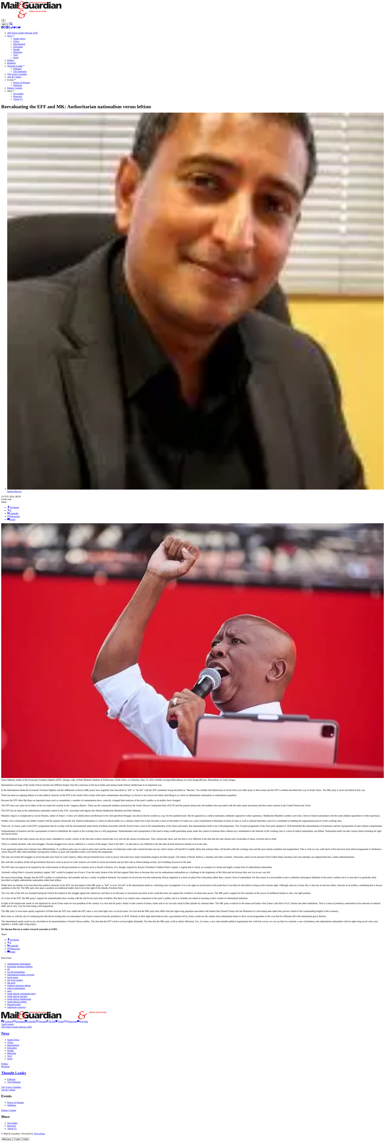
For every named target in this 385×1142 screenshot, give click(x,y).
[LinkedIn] (7, 27)
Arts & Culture (8, 1090)
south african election (17, 996)
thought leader (14, 1004)
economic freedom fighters (19, 966)
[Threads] (9, 27)
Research (11, 1126)
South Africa (13, 1039)
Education (12, 1048)
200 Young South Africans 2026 (16, 1027)
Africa (10, 1042)
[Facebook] (2, 27)
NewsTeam (39, 1133)
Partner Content (8, 1110)
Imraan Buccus (14, 491)
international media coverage (20, 974)
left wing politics (15, 980)
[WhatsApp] (17, 27)
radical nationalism (16, 988)
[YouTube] (19, 27)
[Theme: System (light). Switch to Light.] (5, 24)
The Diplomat (13, 1082)
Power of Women (15, 1102)
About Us (12, 1128)
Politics (4, 1064)
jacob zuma (12, 977)
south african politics (17, 1001)
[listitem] (7, 1021)
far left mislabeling (16, 972)
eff (8, 969)
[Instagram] (5, 27)
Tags (3, 1024)
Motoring (11, 1053)
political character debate (19, 985)
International (13, 1045)
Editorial (11, 1079)
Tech (9, 1056)
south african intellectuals (19, 999)
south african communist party (21, 993)
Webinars (11, 1105)
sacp (9, 991)
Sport (9, 1058)
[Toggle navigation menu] (3, 20)
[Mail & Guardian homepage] (192, 10)
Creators (10, 1024)
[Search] (11, 24)
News (5, 1033)
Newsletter (12, 1123)
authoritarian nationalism (19, 964)
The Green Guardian (11, 1087)
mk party (11, 983)
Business (5, 1066)
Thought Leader (13, 1073)
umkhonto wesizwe (16, 1007)
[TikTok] (12, 27)
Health (10, 1050)
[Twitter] (14, 27)
